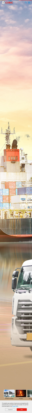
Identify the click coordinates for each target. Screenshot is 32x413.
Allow (22, 409)
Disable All (10, 409)
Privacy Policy (15, 406)
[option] (9, 394)
